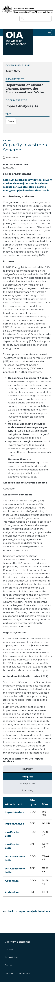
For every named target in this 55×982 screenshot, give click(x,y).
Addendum (12, 880)
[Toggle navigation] (49, 32)
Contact (9, 965)
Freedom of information (18, 973)
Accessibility (11, 957)
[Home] (27, 6)
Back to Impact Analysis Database (29, 911)
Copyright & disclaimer (17, 941)
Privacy (9, 949)
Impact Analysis (14, 812)
